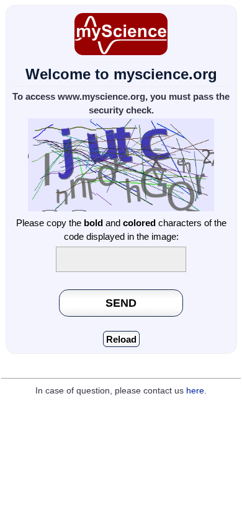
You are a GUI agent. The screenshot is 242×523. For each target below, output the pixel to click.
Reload (121, 339)
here (195, 390)
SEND (121, 302)
